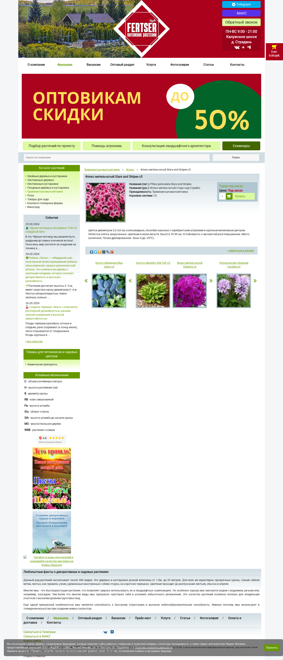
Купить (240, 196)
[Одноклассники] (100, 250)
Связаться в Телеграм (39, 632)
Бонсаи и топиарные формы (45, 203)
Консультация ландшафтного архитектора (176, 146)
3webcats (40, 656)
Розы (30, 195)
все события (35, 341)
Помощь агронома (107, 146)
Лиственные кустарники (42, 183)
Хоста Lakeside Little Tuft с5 (153, 262)
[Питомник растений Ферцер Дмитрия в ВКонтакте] (236, 47)
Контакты (237, 64)
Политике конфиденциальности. (154, 647)
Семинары (241, 146)
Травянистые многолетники (45, 191)
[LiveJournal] (108, 250)
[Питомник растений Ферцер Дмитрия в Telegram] (249, 47)
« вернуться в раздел (240, 250)
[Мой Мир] (104, 250)
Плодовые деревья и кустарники (48, 187)
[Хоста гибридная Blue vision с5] (109, 291)
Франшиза (64, 64)
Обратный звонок (241, 22)
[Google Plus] (112, 250)
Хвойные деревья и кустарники (47, 176)
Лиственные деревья (40, 180)
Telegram (243, 4)
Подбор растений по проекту (52, 146)
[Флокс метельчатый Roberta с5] (189, 291)
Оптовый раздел (122, 64)
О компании (36, 64)
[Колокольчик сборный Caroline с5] (233, 291)
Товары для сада (38, 199)
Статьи (208, 64)
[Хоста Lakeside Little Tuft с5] (153, 291)
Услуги (151, 64)
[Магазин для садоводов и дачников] (52, 532)
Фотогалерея (179, 64)
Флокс (130, 169)
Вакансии (93, 64)
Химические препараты (42, 364)
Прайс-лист (143, 618)
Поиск (236, 157)
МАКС (241, 13)
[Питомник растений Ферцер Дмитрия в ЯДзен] (243, 47)
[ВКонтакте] (92, 250)
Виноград (33, 207)
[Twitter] (96, 250)
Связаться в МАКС (36, 636)
